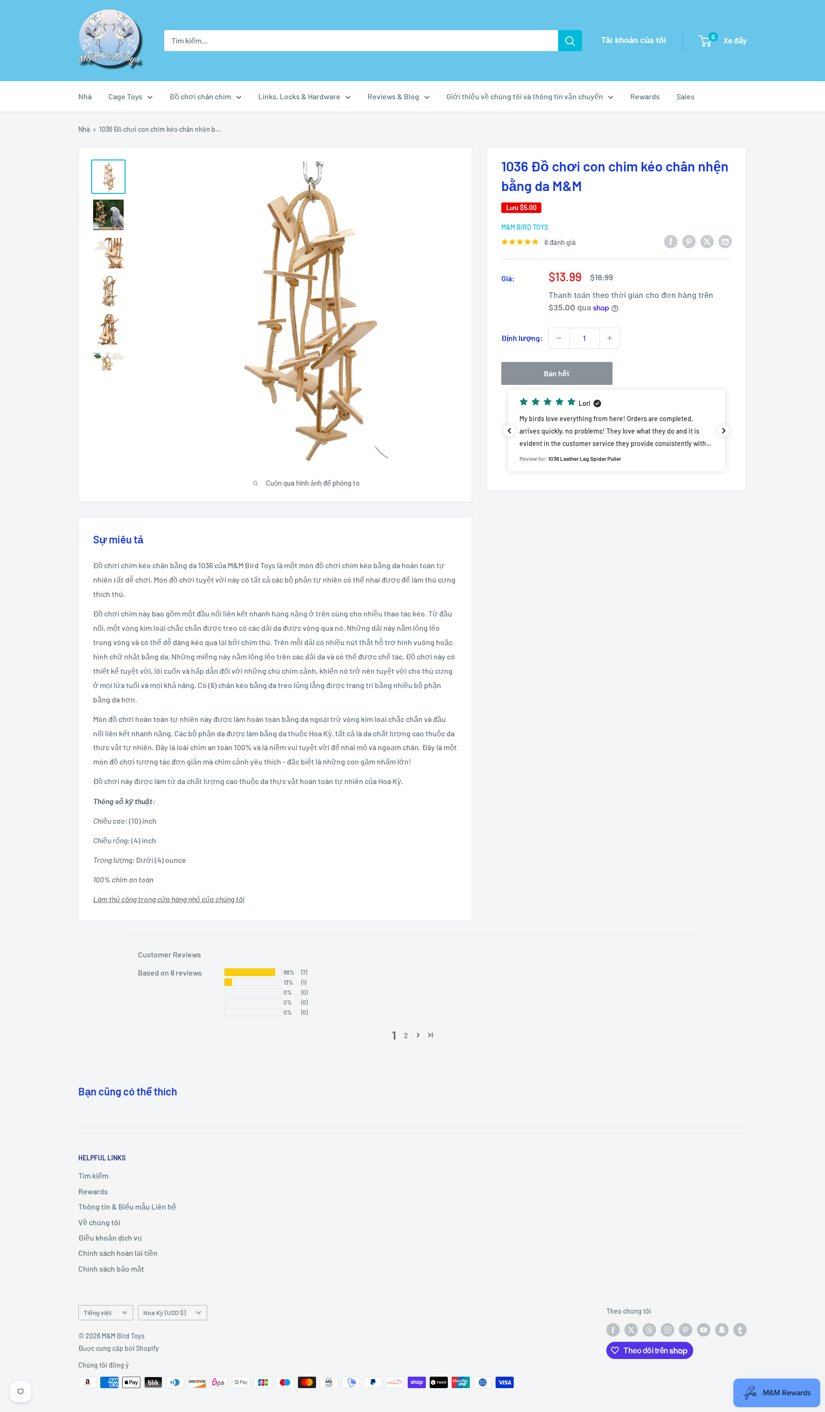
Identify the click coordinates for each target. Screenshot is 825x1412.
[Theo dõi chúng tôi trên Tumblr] (740, 1330)
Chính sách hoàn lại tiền (118, 1252)
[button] (616, 430)
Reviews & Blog (393, 96)
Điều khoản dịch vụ (110, 1237)
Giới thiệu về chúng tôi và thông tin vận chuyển (524, 96)
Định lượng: (522, 337)
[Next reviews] (724, 431)
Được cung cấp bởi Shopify (118, 1348)
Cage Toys (125, 96)
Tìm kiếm (93, 1175)
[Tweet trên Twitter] (707, 241)
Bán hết (557, 373)
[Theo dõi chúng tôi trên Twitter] (631, 1330)
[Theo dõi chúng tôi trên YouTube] (703, 1330)
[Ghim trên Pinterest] (689, 241)
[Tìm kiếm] (570, 40)
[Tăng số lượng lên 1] (610, 338)
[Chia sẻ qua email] (725, 241)
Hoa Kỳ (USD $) (164, 1312)
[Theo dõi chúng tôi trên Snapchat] (722, 1330)
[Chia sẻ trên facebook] (670, 241)
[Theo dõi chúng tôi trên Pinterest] (685, 1330)
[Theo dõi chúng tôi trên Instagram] (667, 1330)
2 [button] (406, 1035)
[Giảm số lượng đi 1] (559, 338)
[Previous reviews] (509, 431)
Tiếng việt (98, 1312)
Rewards (645, 96)
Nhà (85, 96)
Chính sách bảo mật (111, 1268)
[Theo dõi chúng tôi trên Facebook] (613, 1330)
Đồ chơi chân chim (200, 96)
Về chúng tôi (99, 1222)
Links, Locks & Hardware (299, 96)
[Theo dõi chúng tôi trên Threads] (649, 1330)
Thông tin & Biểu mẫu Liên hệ (127, 1206)
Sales (686, 96)
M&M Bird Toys (524, 227)
